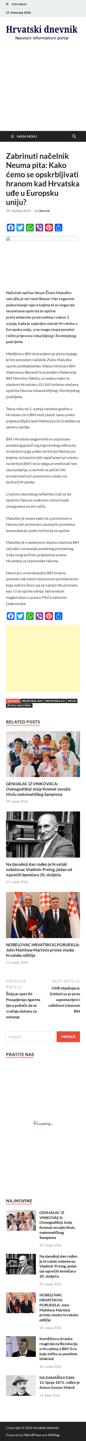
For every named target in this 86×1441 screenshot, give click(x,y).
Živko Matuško (19, 705)
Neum (72, 701)
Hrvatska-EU (55, 701)
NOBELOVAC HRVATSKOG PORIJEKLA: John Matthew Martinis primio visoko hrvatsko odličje (43, 950)
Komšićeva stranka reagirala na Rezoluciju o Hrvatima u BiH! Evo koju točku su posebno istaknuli (58, 1348)
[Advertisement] (43, 94)
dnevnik (44, 211)
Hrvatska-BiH (32, 701)
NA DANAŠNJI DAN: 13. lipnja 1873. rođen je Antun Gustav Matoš (59, 1382)
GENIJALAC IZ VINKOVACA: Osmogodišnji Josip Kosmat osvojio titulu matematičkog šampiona (38, 789)
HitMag (53, 1435)
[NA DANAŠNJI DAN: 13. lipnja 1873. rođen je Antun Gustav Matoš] (21, 1378)
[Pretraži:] (43, 1036)
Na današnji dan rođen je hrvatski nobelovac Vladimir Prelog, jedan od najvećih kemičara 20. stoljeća (39, 869)
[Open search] (74, 136)
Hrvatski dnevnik (46, 1428)
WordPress (32, 1435)
